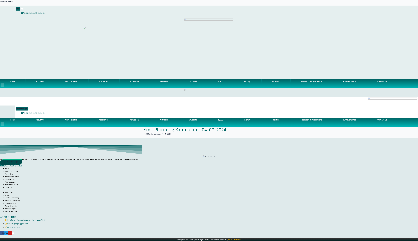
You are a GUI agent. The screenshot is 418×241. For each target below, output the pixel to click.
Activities (164, 81)
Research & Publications (311, 81)
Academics (103, 81)
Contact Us (382, 81)
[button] (40, 81)
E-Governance (349, 81)
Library (247, 81)
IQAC (220, 81)
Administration (71, 81)
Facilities (275, 81)
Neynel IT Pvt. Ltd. (234, 240)
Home (12, 81)
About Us (40, 81)
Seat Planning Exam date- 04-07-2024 (157, 134)
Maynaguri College (6, 1)
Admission (134, 81)
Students (193, 81)
